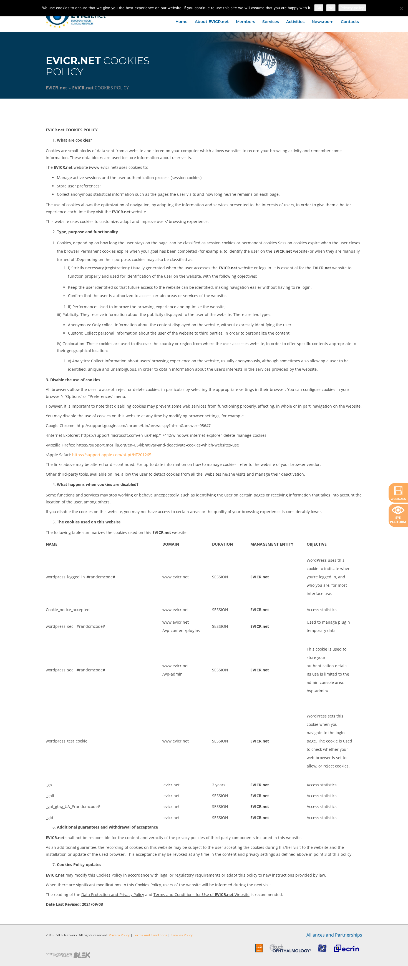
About (212, 21)
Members (245, 21)
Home (181, 21)
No (330, 8)
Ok (318, 8)
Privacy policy (352, 8)
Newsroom (323, 21)
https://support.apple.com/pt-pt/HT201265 (111, 454)
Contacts (350, 21)
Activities (295, 21)
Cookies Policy (182, 935)
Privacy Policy (119, 935)
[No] (401, 8)
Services (270, 21)
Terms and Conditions (150, 935)
